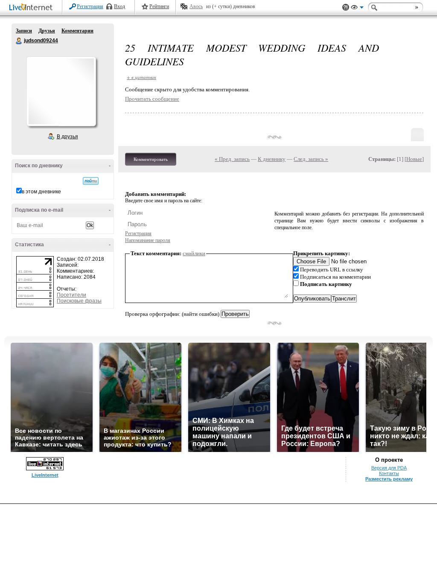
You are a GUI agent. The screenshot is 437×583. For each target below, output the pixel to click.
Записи (24, 31)
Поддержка (345, 7)
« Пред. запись (232, 159)
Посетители (71, 295)
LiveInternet (32, 7)
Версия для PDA (389, 467)
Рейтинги (159, 6)
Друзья (46, 31)
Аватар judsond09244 (61, 91)
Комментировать (151, 159)
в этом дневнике (41, 192)
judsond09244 (19, 41)
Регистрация (90, 6)
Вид (357, 8)
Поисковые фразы (79, 301)
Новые (414, 159)
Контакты (389, 473)
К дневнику (272, 159)
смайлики (194, 253)
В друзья (67, 137)
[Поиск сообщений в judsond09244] (91, 181)
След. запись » (311, 159)
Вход (119, 6)
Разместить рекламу (389, 478)
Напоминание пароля (147, 240)
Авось (196, 6)
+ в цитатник (141, 77)
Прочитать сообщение (152, 99)
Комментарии (77, 31)
